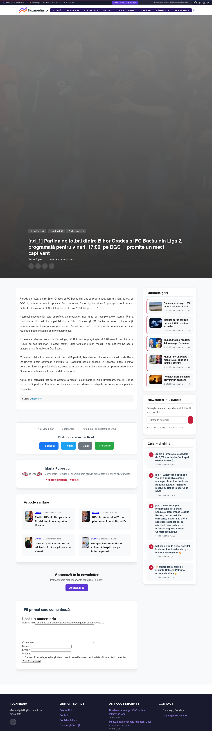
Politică (72, 10)
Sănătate (162, 10)
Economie (91, 10)
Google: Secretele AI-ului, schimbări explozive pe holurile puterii (107, 547)
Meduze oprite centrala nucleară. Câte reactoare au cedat (177, 323)
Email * (26, 649)
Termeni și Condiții (69, 725)
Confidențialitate (68, 720)
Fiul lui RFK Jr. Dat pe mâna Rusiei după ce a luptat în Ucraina (52, 521)
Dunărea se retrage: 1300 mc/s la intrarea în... (165, 2)
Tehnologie (126, 10)
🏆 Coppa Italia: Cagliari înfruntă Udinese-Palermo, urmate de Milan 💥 (170, 570)
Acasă (57, 10)
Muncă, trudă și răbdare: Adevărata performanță (177, 341)
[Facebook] (195, 2)
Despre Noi (65, 710)
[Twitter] (199, 2)
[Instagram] (203, 2)
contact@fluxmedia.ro (175, 715)
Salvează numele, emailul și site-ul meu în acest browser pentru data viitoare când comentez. (76, 657)
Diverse (145, 10)
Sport (107, 10)
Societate (181, 10)
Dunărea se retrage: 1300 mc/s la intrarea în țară (177, 305)
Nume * (26, 646)
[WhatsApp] (45, 266)
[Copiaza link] (51, 266)
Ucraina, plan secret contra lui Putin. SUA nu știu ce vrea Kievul (53, 547)
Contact (74, 479)
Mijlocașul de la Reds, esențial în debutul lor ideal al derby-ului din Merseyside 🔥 (172, 549)
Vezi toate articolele (56, 479)
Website (26, 653)
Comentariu (28, 642)
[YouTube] (207, 2)
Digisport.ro (36, 398)
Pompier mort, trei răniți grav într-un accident (177, 378)
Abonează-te (76, 587)
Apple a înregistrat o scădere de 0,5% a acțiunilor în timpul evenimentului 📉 (172, 457)
